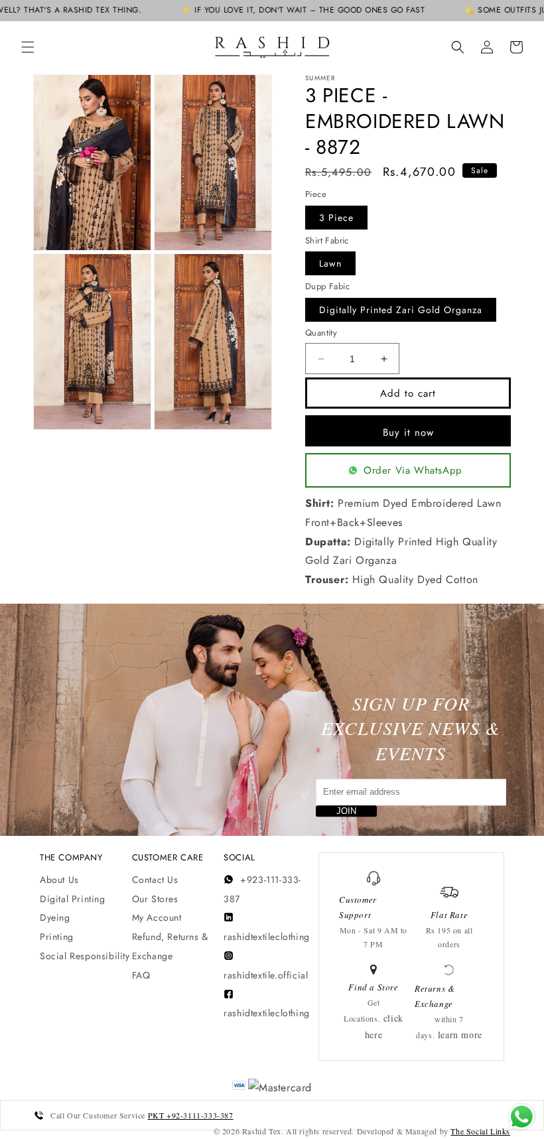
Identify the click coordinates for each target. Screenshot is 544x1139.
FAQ (141, 975)
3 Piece (336, 217)
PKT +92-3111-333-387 (191, 1115)
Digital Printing (72, 898)
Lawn (330, 263)
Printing (57, 936)
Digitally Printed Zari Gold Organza (400, 309)
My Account (157, 917)
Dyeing (55, 917)
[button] (27, 47)
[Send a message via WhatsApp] (521, 1116)
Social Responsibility (85, 956)
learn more (460, 1034)
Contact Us (155, 879)
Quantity (321, 332)
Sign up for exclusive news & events (410, 728)
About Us (59, 879)
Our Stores (155, 898)
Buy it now (408, 432)
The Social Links (480, 1131)
